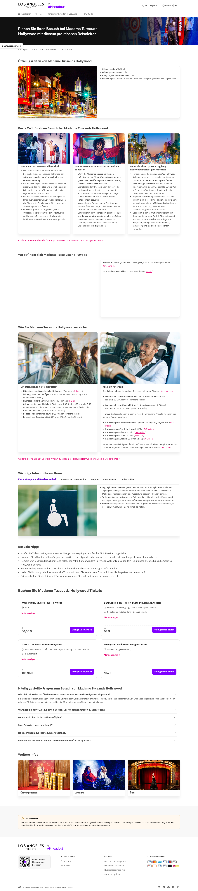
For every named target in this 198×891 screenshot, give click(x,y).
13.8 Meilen (140, 432)
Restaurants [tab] (109, 479)
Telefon (67, 861)
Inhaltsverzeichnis (10, 45)
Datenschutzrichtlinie (114, 865)
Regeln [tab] (95, 479)
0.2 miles (73, 400)
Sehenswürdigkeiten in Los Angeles (63, 13)
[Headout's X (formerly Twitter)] (178, 887)
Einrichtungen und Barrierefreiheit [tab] (37, 479)
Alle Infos (39, 13)
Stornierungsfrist (112, 874)
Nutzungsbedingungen (114, 869)
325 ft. (149, 271)
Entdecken (26, 13)
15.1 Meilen (148, 438)
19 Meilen (139, 435)
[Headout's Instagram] (164, 887)
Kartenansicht (109, 265)
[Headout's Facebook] (173, 887)
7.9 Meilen (149, 428)
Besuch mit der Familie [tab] (73, 479)
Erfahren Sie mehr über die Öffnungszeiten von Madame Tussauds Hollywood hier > (60, 240)
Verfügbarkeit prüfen (82, 629)
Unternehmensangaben (115, 861)
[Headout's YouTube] (168, 887)
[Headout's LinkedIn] (159, 887)
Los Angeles (23, 49)
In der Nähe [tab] (127, 479)
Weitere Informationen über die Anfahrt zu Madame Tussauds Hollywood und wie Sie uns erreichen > (69, 458)
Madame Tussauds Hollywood (44, 49)
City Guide (88, 13)
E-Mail (67, 865)
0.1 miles (78, 391)
